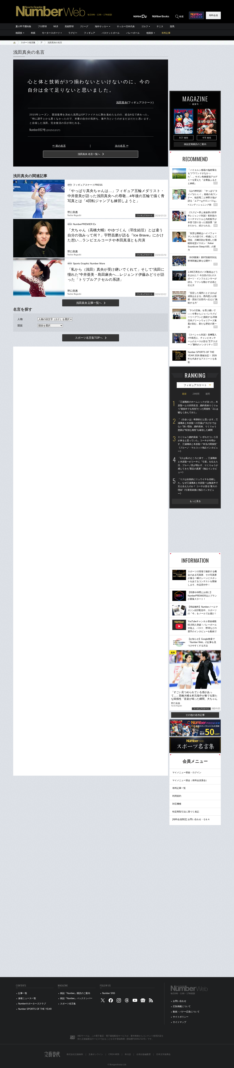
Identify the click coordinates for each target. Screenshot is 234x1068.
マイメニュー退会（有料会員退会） (190, 780)
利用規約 (176, 796)
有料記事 (166, 33)
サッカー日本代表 (126, 26)
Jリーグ (84, 26)
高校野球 (69, 26)
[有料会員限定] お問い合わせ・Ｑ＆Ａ (191, 819)
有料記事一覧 (179, 788)
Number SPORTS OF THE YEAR (35, 1009)
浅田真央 (121, 102)
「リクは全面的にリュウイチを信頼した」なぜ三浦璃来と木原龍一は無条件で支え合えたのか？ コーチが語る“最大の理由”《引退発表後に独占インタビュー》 (198, 486)
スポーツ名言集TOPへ (89, 337)
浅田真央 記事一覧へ (89, 302)
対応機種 (176, 803)
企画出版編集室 (143, 1054)
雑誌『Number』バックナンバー (76, 998)
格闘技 (19, 33)
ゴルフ (144, 26)
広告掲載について (182, 1006)
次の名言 (121, 145)
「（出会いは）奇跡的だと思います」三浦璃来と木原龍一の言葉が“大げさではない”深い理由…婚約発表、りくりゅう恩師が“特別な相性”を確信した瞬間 (198, 424)
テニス (160, 26)
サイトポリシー (180, 1017)
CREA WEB (113, 1054)
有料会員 (213, 15)
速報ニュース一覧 (27, 998)
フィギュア (89, 33)
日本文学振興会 (163, 1054)
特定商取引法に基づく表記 (185, 811)
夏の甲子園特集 (23, 26)
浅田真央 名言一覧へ (89, 154)
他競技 (149, 33)
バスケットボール (111, 33)
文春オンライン (96, 1054)
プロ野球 (42, 26)
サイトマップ (179, 1022)
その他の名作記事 (195, 715)
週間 (207, 394)
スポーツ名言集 (28, 42)
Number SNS (108, 993)
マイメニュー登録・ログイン (186, 772)
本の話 (128, 1054)
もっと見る (195, 501)
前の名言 (59, 145)
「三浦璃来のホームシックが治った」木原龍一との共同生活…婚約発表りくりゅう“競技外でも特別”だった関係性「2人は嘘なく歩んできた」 (198, 407)
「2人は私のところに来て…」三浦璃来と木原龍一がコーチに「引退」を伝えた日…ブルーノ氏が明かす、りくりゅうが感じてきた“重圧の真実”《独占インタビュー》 (198, 465)
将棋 (33, 33)
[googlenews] (143, 1001)
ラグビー (72, 33)
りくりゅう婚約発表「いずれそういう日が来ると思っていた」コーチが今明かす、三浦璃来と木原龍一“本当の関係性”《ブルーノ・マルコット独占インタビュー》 (198, 444)
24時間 (196, 394)
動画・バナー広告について (186, 1011)
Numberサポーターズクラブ (32, 1003)
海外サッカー (101, 26)
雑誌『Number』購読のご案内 (75, 993)
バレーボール (133, 33)
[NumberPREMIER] (196, 15)
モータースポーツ (51, 33)
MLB (55, 26)
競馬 (172, 26)
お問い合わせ (179, 1001)
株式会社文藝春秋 (75, 1054)
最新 (184, 394)
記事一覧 (22, 993)
